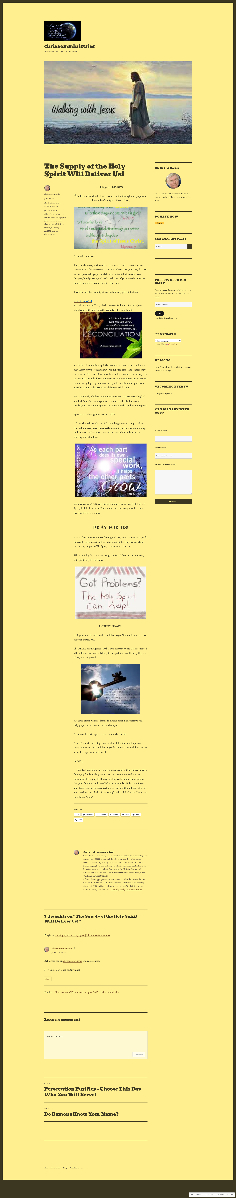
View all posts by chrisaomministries (126, 889)
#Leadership (55, 202)
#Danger (59, 214)
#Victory (54, 227)
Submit (173, 501)
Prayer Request (165, 464)
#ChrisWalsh (49, 214)
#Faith (47, 202)
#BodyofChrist (50, 210)
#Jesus (59, 220)
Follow (159, 313)
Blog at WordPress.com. (73, 1167)
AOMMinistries (51, 206)
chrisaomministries (69, 46)
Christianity (49, 234)
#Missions (59, 224)
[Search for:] (171, 246)
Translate (173, 344)
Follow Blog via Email (170, 281)
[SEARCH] (189, 246)
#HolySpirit (61, 217)
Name (161, 430)
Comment (139, 1054)
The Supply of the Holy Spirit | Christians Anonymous (82, 935)
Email (161, 447)
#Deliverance (49, 217)
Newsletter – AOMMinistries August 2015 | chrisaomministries (87, 992)
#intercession (50, 220)
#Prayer (47, 227)
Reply (47, 978)
